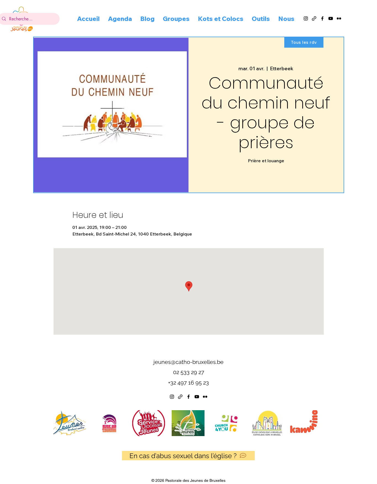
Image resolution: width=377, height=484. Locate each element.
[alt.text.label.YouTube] (330, 18)
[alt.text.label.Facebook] (322, 18)
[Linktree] (180, 396)
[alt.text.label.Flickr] (339, 18)
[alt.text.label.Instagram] (306, 18)
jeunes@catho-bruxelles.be (188, 362)
